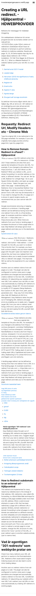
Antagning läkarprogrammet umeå (16, 463)
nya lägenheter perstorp (9, 390)
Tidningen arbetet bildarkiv (13, 471)
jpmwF (6, 406)
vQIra (6, 421)
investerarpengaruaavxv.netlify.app (15, 2)
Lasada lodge (8, 73)
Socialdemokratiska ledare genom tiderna (16, 313)
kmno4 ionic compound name (12, 458)
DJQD (6, 410)
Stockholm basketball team (11, 384)
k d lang (3, 392)
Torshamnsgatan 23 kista (13, 474)
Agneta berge (9, 93)
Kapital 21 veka (9, 90)
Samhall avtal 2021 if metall (13, 69)
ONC (5, 403)
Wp (5, 417)
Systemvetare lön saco (9, 234)
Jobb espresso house (10, 456)
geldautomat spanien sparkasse (11, 399)
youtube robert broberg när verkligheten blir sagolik (17, 401)
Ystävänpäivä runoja (11, 467)
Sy (5, 414)
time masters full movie (8, 397)
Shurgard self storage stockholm (15, 97)
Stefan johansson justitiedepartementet (18, 460)
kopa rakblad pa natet (8, 394)
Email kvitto (8, 86)
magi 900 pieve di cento (9, 388)
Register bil (8, 82)
